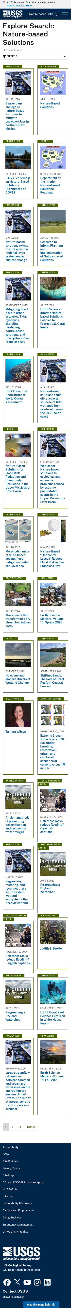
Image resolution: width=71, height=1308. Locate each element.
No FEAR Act (11, 1189)
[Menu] (64, 14)
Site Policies (10, 1161)
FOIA (6, 1154)
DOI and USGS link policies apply (23, 1182)
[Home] (12, 16)
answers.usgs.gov (13, 1296)
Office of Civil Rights (15, 1231)
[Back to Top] (59, 1296)
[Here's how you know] (35, 4)
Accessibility (10, 1147)
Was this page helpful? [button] (41, 1304)
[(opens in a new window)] (7, 1282)
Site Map (8, 1175)
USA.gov (8, 1196)
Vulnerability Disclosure (17, 1203)
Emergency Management (18, 1224)
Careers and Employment (18, 1210)
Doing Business (12, 1217)
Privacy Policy (11, 1168)
